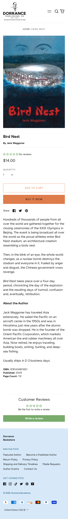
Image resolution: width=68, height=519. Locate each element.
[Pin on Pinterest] (26, 210)
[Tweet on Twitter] (20, 210)
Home (26, 29)
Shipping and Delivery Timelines (20, 464)
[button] (56, 11)
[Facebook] (4, 483)
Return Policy (10, 459)
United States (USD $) (15, 510)
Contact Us (30, 468)
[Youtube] (32, 483)
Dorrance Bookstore (20, 493)
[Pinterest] (27, 483)
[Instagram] (10, 483)
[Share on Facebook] (14, 210)
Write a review (34, 418)
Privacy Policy (30, 459)
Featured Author (12, 454)
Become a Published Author (41, 454)
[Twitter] (21, 483)
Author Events (11, 468)
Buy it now (34, 199)
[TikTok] (15, 483)
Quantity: (9, 169)
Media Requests (51, 464)
